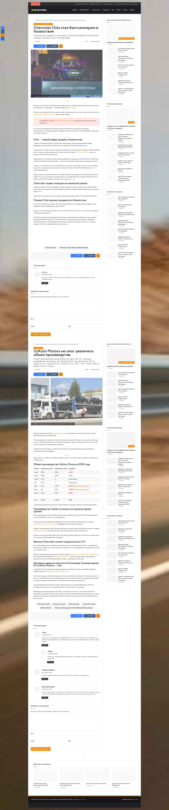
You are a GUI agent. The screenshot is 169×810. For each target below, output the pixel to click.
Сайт (69, 326)
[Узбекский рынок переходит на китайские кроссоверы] (112, 59)
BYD (118, 10)
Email (33, 326)
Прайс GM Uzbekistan (95, 4)
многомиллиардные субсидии (64, 120)
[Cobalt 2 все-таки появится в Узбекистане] (123, 775)
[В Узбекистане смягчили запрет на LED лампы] (112, 163)
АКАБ (40, 191)
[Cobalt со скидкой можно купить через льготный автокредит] (112, 91)
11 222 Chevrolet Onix (81, 152)
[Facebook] (2, 28)
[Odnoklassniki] (61, 46)
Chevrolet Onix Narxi (54, 20)
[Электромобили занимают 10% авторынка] (112, 67)
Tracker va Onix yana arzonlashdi (96, 783)
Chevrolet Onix (51, 247)
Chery (125, 10)
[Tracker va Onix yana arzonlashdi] (97, 775)
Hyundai (105, 10)
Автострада (72, 107)
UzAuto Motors (84, 10)
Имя (32, 319)
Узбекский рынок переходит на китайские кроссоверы (125, 58)
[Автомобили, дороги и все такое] (38, 10)
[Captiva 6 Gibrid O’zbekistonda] (112, 75)
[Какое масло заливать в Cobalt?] (112, 171)
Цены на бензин (133, 4)
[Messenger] (2, 38)
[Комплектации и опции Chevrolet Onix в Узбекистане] (71, 775)
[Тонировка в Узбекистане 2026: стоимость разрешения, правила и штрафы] (112, 137)
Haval (131, 10)
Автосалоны (96, 10)
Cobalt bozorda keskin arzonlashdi (120, 42)
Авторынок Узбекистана (81, 4)
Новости (49, 24)
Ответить (44, 283)
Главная (74, 10)
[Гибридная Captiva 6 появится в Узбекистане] (112, 83)
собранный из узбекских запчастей (44, 114)
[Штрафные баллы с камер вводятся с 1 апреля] (112, 155)
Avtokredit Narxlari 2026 (121, 4)
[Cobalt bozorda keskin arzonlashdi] (112, 207)
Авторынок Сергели (108, 4)
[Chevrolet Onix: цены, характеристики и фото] (45, 775)
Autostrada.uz (82, 799)
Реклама (135, 799)
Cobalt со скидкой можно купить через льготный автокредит (126, 90)
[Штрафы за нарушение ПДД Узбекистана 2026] (112, 147)
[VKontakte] (2, 31)
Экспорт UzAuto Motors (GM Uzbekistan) (74, 247)
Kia (113, 10)
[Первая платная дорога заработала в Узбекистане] (112, 215)
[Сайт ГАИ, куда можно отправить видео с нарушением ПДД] (112, 179)
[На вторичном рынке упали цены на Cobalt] (112, 51)
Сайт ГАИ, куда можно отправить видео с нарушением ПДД (125, 178)
